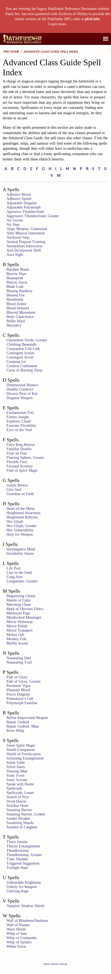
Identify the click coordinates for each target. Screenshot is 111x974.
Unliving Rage (17, 891)
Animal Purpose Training (25, 242)
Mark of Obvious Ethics (24, 609)
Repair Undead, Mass (22, 726)
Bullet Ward (15, 321)
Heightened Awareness (23, 513)
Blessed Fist (15, 295)
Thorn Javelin (16, 842)
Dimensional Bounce (22, 385)
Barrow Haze (16, 274)
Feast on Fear (16, 453)
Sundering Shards (19, 823)
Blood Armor (16, 304)
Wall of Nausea (18, 925)
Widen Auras (16, 946)
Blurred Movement (20, 312)
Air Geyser (14, 220)
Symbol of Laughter (21, 827)
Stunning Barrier (19, 810)
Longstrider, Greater (21, 581)
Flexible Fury (16, 462)
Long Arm (14, 577)
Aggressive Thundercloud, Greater (32, 216)
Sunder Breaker (18, 819)
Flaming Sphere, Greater (25, 458)
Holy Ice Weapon (19, 534)
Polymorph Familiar (21, 703)
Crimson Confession (21, 366)
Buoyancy (14, 325)
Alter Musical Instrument (25, 233)
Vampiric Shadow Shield (25, 906)
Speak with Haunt (20, 784)
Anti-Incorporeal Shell (23, 250)
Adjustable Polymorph (23, 207)
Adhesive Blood (18, 194)
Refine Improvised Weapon (27, 718)
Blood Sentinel (17, 308)
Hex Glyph (14, 522)
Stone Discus (16, 801)
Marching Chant (18, 605)
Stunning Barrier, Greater (25, 814)
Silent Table (15, 763)
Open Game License (55, 964)
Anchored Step (17, 237)
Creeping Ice (16, 362)
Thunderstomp (17, 850)
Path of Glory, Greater (23, 681)
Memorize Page (18, 613)
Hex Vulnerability (20, 530)
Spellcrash (14, 788)
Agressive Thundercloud (25, 212)
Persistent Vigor (18, 686)
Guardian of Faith (20, 494)
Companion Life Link (23, 349)
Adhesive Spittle (19, 199)
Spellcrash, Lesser (20, 793)
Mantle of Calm (18, 600)
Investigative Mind (20, 549)
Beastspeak (14, 278)
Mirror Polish (16, 626)
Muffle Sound (17, 643)
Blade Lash (14, 287)
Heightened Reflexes (22, 517)
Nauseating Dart (18, 658)
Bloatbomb (14, 300)
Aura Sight (14, 255)
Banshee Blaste (17, 269)
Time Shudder (17, 859)
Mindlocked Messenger (23, 617)
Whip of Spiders (19, 942)
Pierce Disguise (18, 694)
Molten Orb (15, 635)
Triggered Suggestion (22, 863)
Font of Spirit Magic (22, 470)
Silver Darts (15, 767)
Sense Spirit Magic (20, 745)
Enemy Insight (17, 417)
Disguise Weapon (19, 398)
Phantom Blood (18, 690)
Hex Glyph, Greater (21, 526)
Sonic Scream (16, 780)
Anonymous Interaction (24, 246)
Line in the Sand (19, 573)
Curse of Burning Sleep (24, 370)
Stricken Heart (17, 806)
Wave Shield (16, 929)
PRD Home (11, 51)
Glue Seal (13, 490)
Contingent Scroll (19, 357)
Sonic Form (15, 776)
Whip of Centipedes (21, 938)
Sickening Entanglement (25, 758)
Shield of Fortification (23, 754)
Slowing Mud (16, 771)
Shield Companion (20, 750)
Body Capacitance (20, 317)
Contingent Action (20, 353)
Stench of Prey (17, 797)
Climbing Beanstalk (21, 344)
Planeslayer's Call (19, 699)
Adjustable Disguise (21, 203)
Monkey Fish (16, 639)
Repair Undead (17, 722)
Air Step (12, 225)
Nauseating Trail (19, 662)
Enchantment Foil (20, 413)
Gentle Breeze (17, 485)
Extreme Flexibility (21, 426)
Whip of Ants (16, 934)
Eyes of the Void (19, 430)
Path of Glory (16, 677)
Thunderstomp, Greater (24, 855)
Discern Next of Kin (21, 394)
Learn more (57, 24)
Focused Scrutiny (19, 466)
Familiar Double (19, 449)
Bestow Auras (16, 282)
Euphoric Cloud (18, 421)
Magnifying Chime (20, 596)
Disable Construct (19, 389)
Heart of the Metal (20, 509)
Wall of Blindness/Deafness (27, 921)
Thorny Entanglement (23, 846)
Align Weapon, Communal (26, 229)
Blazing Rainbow (19, 291)
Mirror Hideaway (19, 622)
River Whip (15, 731)
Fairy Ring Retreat (20, 445)
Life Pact (13, 568)
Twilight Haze (17, 868)
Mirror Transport (19, 630)
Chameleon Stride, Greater (26, 340)
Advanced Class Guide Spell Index (51, 51)
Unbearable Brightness (23, 882)
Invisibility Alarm (20, 554)
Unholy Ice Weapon (21, 887)
